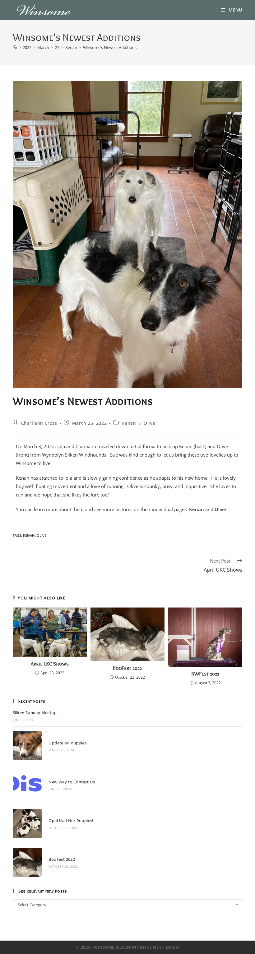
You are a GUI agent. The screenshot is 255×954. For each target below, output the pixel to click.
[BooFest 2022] (27, 862)
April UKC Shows (50, 664)
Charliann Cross (39, 423)
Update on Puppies (67, 743)
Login (172, 947)
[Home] (15, 47)
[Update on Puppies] (27, 745)
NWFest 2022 (205, 674)
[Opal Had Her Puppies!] (27, 823)
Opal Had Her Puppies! (71, 820)
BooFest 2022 (127, 668)
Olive (149, 423)
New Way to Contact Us (72, 782)
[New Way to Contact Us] (27, 784)
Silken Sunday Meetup (35, 712)
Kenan (129, 423)
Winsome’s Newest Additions (110, 47)
